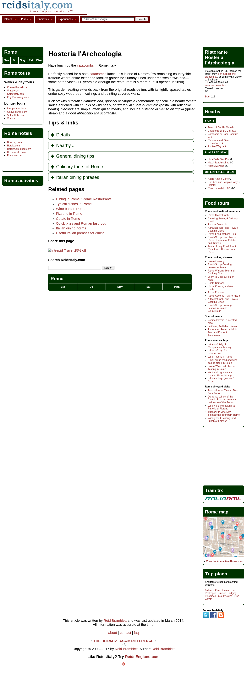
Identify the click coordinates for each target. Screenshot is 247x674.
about (112, 633)
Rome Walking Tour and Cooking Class (221, 272)
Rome (57, 278)
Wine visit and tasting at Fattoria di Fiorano (221, 407)
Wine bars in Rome (70, 209)
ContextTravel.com (17, 87)
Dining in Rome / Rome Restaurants (84, 199)
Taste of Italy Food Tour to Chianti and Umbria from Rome (222, 249)
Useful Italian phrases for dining (80, 233)
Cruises (222, 593)
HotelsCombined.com (19, 148)
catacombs (85, 65)
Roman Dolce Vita (218, 224)
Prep (236, 596)
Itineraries (210, 596)
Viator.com (13, 90)
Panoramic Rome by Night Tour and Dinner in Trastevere (222, 332)
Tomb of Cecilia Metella (221, 127)
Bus (207, 96)
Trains (225, 590)
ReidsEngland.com (142, 657)
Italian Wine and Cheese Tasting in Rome (221, 367)
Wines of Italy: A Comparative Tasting (219, 346)
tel (206, 82)
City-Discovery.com (18, 97)
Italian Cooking (216, 261)
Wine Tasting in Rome (220, 356)
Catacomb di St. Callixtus (222, 130)
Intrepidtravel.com (17, 108)
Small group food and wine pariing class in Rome (222, 361)
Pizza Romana (216, 292)
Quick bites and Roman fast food (81, 223)
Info (219, 596)
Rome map (216, 511)
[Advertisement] (72, 35)
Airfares (209, 590)
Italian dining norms (71, 228)
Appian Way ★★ (217, 146)
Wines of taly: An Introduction (217, 352)
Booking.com (14, 142)
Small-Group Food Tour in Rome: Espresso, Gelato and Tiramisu (222, 240)
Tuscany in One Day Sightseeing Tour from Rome (224, 413)
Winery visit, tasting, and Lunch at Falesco (222, 419)
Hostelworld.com (16, 152)
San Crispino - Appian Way (223, 182)
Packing (227, 596)
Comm (208, 598)
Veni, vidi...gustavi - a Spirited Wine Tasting (220, 374)
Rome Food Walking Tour (222, 234)
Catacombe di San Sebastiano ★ (218, 142)
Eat (148, 286)
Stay (120, 286)
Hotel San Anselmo (218, 162)
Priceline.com (14, 155)
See (63, 286)
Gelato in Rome (68, 219)
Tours (233, 590)
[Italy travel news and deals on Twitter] (206, 617)
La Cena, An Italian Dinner (222, 326)
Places (8, 19)
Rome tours (17, 73)
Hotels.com (13, 145)
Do (91, 286)
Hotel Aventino (216, 165)
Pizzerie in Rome (69, 214)
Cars (217, 590)
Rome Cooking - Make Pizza (224, 295)
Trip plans (216, 573)
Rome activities (21, 180)
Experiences (65, 19)
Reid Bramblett (115, 620)
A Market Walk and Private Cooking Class (223, 229)
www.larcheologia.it (215, 85)
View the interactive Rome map (224, 561)
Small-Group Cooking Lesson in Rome (220, 266)
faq (136, 633)
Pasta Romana (216, 283)
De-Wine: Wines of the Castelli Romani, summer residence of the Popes (222, 399)
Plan (177, 286)
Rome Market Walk (218, 215)
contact (125, 633)
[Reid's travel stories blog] (221, 617)
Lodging (232, 593)
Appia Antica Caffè (218, 178)
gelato (212, 185)
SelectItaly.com (16, 93)
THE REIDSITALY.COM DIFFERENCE (123, 641)
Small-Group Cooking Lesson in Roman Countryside (220, 308)
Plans (24, 19)
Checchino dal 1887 (219, 188)
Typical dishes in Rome (74, 204)
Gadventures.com (17, 111)
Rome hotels (18, 133)
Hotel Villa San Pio (218, 159)
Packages (210, 593)
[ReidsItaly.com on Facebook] (213, 617)
